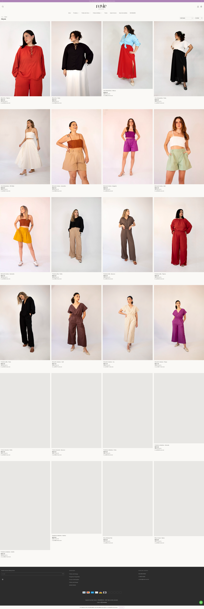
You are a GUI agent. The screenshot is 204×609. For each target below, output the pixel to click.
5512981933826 (142, 573)
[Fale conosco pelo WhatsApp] (201, 602)
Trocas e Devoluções (74, 579)
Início (69, 13)
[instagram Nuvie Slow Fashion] (2, 579)
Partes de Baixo (97, 13)
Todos (105, 13)
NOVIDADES (133, 13)
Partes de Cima (85, 13)
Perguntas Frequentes (74, 576)
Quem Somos (113, 13)
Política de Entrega (73, 574)
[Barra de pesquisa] (3, 6)
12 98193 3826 (141, 576)
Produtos (75, 13)
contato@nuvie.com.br (143, 579)
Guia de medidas (123, 13)
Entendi (121, 607)
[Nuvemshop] (102, 602)
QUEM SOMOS (72, 585)
